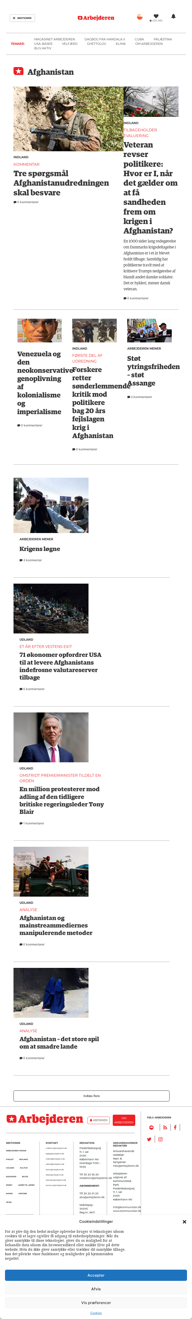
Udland (10, 1168)
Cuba (139, 39)
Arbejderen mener (144, 348)
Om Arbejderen (149, 44)
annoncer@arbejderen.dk (56, 1185)
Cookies (96, 1313)
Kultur (24, 1168)
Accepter (96, 1275)
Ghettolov (96, 44)
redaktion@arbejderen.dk (56, 1148)
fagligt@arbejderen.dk (55, 1154)
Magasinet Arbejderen (54, 39)
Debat (9, 1185)
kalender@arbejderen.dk (56, 1180)
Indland (21, 157)
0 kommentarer (27, 202)
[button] (184, 1221)
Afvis (96, 1289)
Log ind (157, 20)
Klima (121, 44)
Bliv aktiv (42, 48)
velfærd (70, 44)
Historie (22, 1193)
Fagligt (10, 1159)
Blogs (25, 1176)
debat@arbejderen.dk (55, 1175)
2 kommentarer (141, 397)
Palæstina (163, 39)
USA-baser (43, 44)
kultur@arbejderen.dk (55, 1170)
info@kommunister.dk (127, 1207)
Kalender (11, 1176)
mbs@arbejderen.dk (126, 1165)
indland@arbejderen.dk (55, 1159)
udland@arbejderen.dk (55, 1164)
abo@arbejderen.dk (92, 1197)
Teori (9, 1202)
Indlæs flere (92, 1096)
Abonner (100, 1120)
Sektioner (24, 18)
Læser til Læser (26, 1185)
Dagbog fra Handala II (104, 39)
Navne (9, 1193)
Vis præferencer (96, 1302)
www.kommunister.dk (127, 1210)
